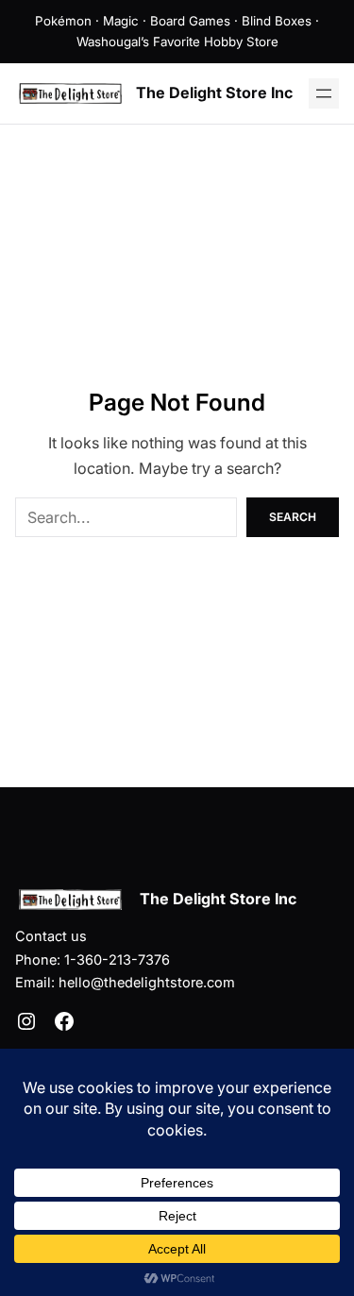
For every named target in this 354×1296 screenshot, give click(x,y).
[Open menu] (324, 93)
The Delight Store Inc (214, 92)
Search (292, 517)
